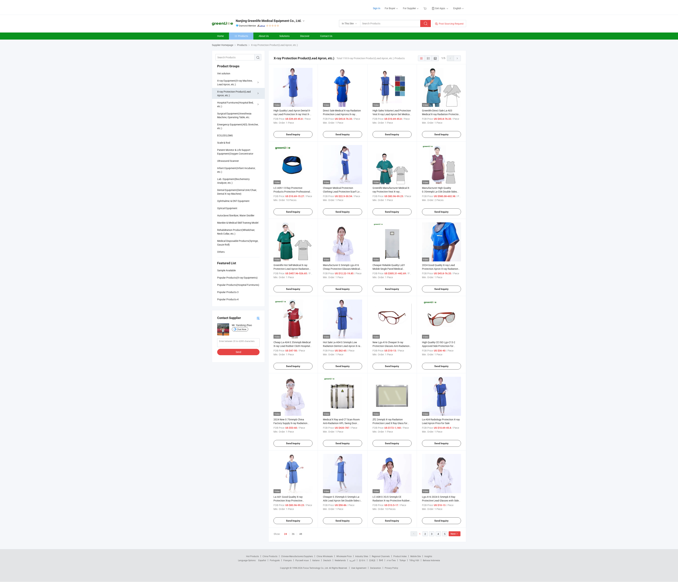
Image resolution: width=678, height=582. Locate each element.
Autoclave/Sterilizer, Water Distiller (235, 215)
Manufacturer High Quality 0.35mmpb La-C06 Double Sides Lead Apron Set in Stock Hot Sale (440, 191)
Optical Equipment (227, 208)
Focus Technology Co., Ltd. (316, 567)
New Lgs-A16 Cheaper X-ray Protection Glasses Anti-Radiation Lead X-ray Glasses (391, 346)
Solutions (284, 36)
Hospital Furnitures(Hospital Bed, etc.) (235, 104)
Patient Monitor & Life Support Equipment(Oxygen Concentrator (235, 151)
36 (293, 534)
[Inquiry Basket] (425, 8)
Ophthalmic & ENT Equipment (233, 201)
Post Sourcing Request (451, 23)
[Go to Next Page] (457, 58)
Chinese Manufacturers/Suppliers (297, 556)
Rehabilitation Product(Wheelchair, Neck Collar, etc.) (236, 231)
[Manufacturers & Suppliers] (234, 7)
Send (238, 352)
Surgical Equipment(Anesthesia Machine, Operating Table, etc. (234, 115)
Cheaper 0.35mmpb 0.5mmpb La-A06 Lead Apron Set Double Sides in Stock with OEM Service (342, 500)
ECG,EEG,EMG (225, 135)
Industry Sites (361, 556)
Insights (428, 556)
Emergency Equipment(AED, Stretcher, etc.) (237, 126)
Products (243, 36)
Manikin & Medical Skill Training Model (237, 222)
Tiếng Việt (414, 560)
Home (220, 36)
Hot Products (252, 556)
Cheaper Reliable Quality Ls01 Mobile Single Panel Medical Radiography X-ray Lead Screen (390, 268)
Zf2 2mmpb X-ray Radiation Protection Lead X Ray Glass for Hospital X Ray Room (390, 423)
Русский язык (302, 560)
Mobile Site (415, 556)
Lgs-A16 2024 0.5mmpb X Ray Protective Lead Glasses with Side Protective (440, 500)
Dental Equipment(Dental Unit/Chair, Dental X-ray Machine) (237, 191)
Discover (305, 36)
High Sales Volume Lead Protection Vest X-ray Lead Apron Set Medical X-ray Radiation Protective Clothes (392, 114)
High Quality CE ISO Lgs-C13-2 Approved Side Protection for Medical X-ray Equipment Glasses (440, 346)
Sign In (376, 8)
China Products (270, 556)
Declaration (375, 567)
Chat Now (241, 329)
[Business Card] (258, 318)
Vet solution (223, 73)
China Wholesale (325, 556)
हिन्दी (381, 560)
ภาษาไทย (391, 560)
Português (275, 560)
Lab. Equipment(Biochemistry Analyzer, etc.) (233, 180)
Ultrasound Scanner (228, 161)
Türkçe (402, 560)
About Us (264, 36)
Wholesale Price (344, 556)
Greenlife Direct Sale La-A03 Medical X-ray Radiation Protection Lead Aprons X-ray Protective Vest (441, 114)
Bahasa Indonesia (431, 560)
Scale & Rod (223, 142)
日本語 (372, 560)
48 (300, 534)
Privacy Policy (391, 567)
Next (453, 533)
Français (287, 560)
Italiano (316, 560)
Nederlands (340, 560)
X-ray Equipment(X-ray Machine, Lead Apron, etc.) (234, 82)
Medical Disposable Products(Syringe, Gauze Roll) (237, 242)
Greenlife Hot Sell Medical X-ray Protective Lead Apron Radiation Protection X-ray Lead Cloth (291, 268)
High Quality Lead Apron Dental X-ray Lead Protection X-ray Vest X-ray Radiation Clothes (292, 114)
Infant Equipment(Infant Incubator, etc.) (236, 169)
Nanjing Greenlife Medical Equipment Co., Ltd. (268, 21)
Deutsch (327, 560)
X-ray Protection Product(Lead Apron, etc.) (234, 93)
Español (262, 560)
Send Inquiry (293, 134)
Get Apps (440, 8)
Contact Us (326, 36)
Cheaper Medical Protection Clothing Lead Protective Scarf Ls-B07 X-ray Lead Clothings (341, 191)
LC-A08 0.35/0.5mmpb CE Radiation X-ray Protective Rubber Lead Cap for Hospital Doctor (391, 500)
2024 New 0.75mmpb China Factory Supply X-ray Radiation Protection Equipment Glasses (290, 423)
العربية (352, 560)
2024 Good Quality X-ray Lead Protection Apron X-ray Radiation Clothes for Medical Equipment (440, 268)
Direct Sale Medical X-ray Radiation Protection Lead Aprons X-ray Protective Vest (342, 114)
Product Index (400, 556)
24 (285, 534)
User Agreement (358, 567)
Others (221, 251)
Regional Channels (381, 556)
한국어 (362, 560)
